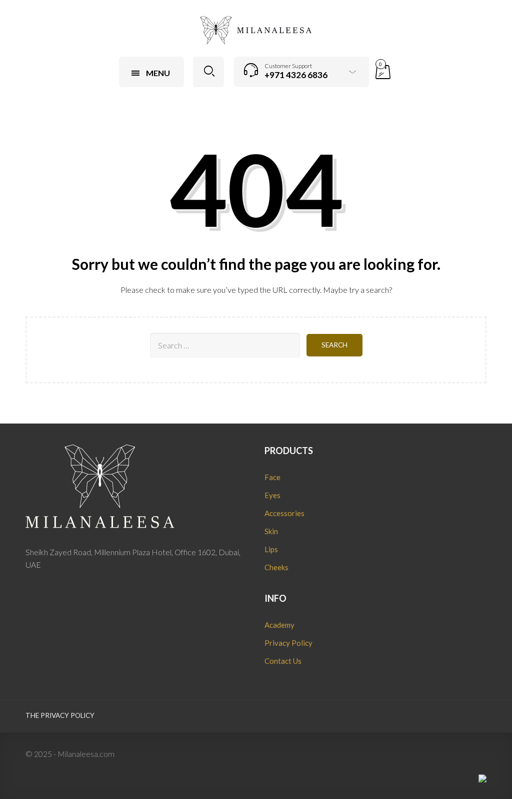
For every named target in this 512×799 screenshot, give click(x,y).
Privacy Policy (288, 642)
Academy (279, 624)
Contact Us (283, 660)
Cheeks (276, 567)
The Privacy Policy (60, 715)
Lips (271, 549)
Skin (271, 531)
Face (272, 477)
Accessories (284, 513)
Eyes (272, 495)
